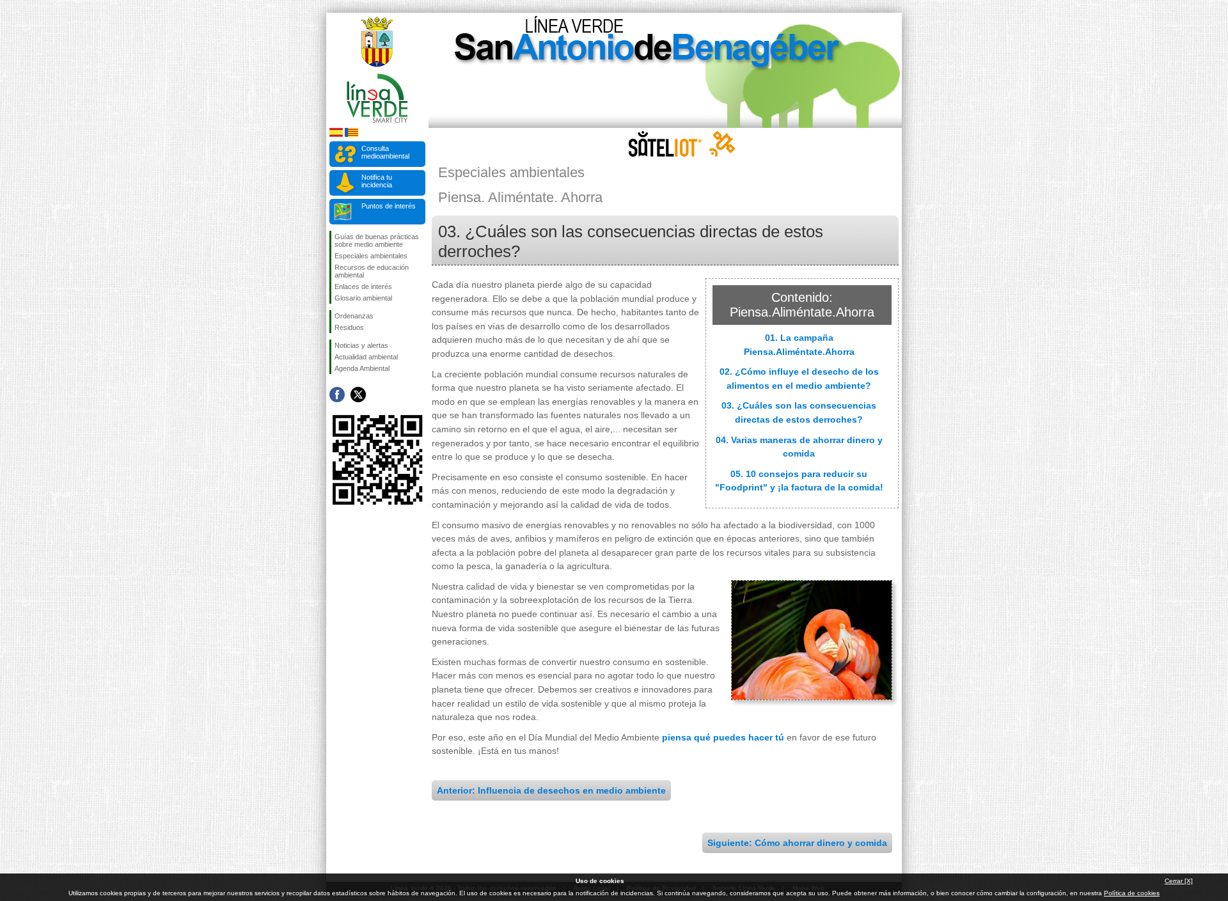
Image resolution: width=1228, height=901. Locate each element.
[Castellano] (336, 134)
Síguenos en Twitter (358, 394)
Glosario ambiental (363, 298)
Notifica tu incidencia (376, 181)
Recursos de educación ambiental (372, 271)
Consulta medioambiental (385, 152)
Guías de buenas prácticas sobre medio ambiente (377, 240)
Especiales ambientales (371, 256)
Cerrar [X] (1179, 880)
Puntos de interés (388, 206)
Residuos (349, 327)
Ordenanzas (354, 316)
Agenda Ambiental (362, 368)
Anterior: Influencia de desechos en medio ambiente (551, 790)
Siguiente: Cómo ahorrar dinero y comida (797, 843)
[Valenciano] (351, 134)
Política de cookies (1132, 893)
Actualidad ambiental (366, 357)
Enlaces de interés (363, 286)
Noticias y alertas (361, 345)
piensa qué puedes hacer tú (723, 737)
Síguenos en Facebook (337, 394)
